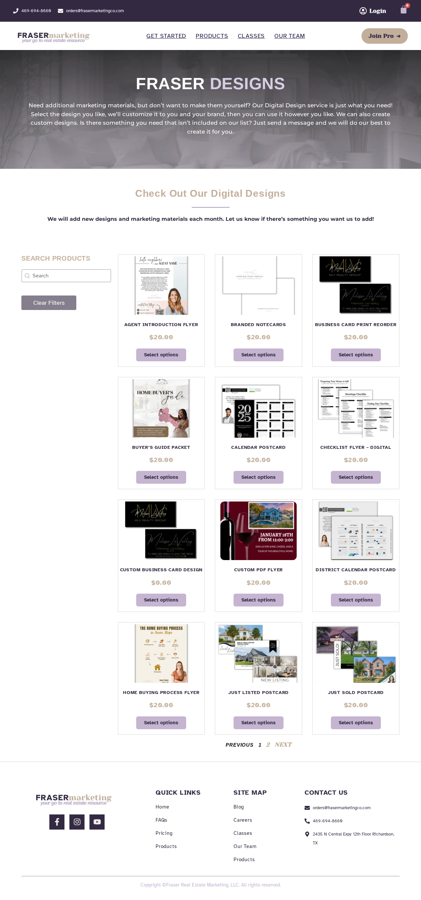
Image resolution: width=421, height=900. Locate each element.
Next (283, 744)
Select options (161, 355)
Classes (251, 35)
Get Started (166, 35)
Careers (243, 820)
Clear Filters (48, 302)
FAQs (161, 820)
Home (162, 807)
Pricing (164, 833)
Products (212, 35)
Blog (239, 807)
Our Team (289, 35)
